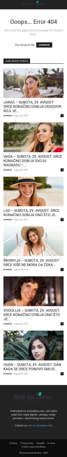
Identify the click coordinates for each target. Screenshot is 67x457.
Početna (13, 443)
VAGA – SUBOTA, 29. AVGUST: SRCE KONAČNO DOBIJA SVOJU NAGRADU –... (32, 160)
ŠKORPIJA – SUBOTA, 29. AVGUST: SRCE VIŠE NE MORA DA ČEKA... (31, 262)
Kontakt (40, 443)
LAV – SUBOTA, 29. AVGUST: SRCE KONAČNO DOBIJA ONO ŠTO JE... (31, 213)
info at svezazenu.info (40, 425)
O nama (51, 443)
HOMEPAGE (44, 45)
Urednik (7, 115)
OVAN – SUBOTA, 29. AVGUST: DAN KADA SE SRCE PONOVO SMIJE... (32, 367)
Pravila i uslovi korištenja (34, 446)
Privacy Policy (27, 443)
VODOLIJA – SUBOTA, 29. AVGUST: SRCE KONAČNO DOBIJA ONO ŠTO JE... (31, 314)
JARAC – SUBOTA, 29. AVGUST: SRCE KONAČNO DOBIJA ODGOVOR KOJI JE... (32, 106)
